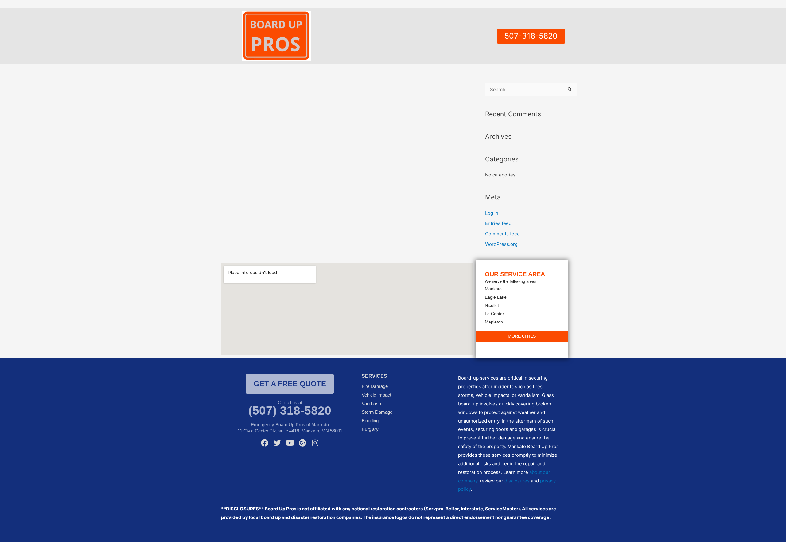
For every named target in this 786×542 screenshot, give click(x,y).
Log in (491, 213)
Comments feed (502, 234)
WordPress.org (501, 244)
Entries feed (498, 223)
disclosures (517, 481)
